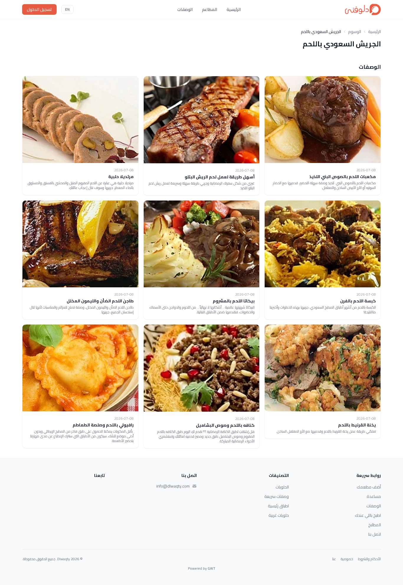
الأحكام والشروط (369, 559)
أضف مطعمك (369, 487)
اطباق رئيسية (278, 506)
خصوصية (347, 559)
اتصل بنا (374, 534)
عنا (334, 559)
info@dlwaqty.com (173, 486)
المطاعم (209, 9)
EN (67, 9)
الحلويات (282, 487)
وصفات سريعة (276, 496)
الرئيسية (234, 9)
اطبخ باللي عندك (368, 515)
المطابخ (374, 525)
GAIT (211, 568)
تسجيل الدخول (39, 9)
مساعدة (374, 496)
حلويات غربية (278, 515)
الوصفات (185, 9)
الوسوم (354, 31)
